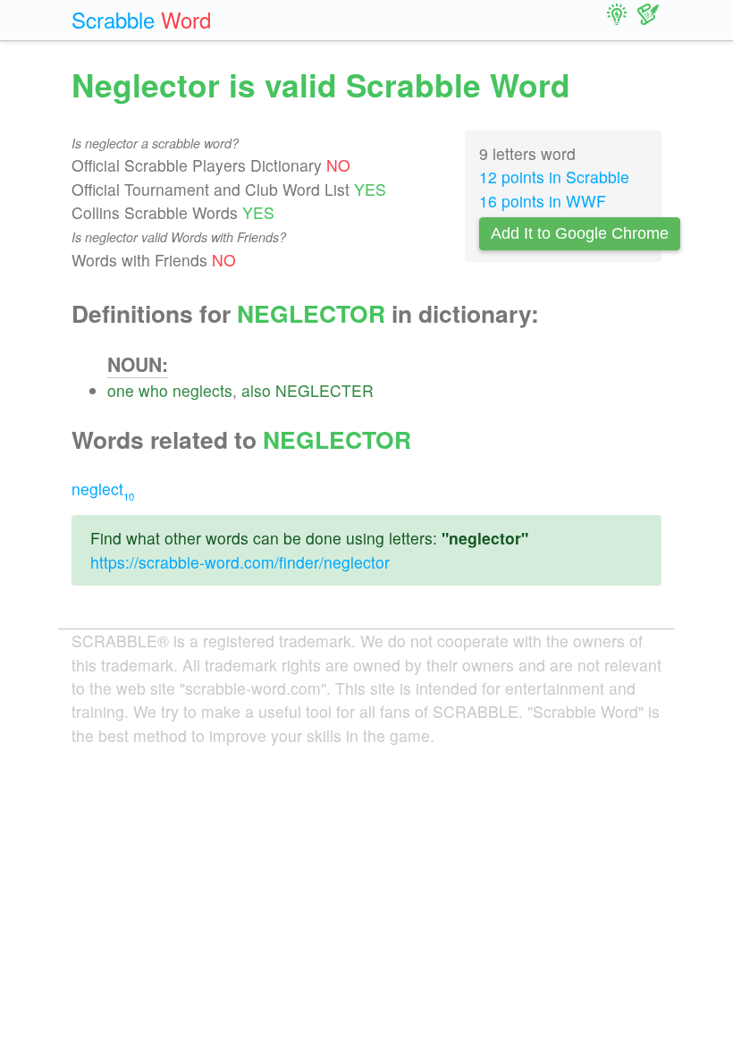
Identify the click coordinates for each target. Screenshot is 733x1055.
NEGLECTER (324, 390)
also (256, 390)
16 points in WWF (542, 201)
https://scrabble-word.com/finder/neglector (240, 562)
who (153, 390)
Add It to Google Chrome (580, 233)
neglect (103, 488)
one (120, 390)
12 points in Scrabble (554, 176)
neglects (202, 390)
